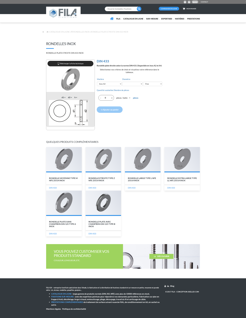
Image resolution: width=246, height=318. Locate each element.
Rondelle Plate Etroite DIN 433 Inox (109, 32)
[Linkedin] (189, 2)
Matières (179, 19)
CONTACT (204, 2)
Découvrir (163, 256)
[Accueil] (112, 18)
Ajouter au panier (110, 109)
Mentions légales (53, 309)
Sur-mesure (152, 19)
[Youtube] (185, 2)
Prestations (193, 19)
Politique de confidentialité (74, 309)
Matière (100, 79)
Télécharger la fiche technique (71, 63)
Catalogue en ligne (133, 19)
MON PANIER (191, 9)
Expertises (166, 19)
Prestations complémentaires (67, 302)
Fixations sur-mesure (62, 296)
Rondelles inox (81, 32)
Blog (195, 2)
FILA (118, 19)
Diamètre (126, 79)
